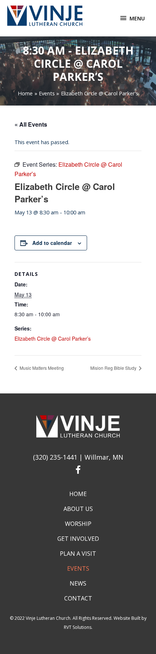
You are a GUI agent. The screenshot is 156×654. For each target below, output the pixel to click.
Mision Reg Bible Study (113, 368)
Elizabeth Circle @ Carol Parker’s (53, 338)
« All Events (31, 124)
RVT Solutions (77, 627)
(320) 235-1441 (55, 457)
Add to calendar (52, 242)
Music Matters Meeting (41, 368)
